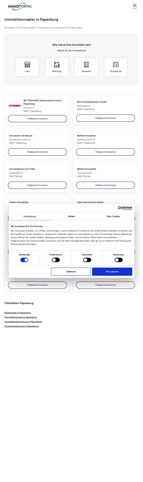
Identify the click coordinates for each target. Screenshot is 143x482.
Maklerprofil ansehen (37, 118)
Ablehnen (71, 271)
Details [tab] (71, 216)
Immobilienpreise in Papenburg (20, 317)
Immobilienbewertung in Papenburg (23, 321)
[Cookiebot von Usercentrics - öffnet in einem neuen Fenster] (120, 208)
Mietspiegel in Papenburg (17, 312)
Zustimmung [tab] (29, 216)
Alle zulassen (112, 271)
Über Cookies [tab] (113, 216)
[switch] (56, 260)
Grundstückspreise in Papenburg (21, 326)
